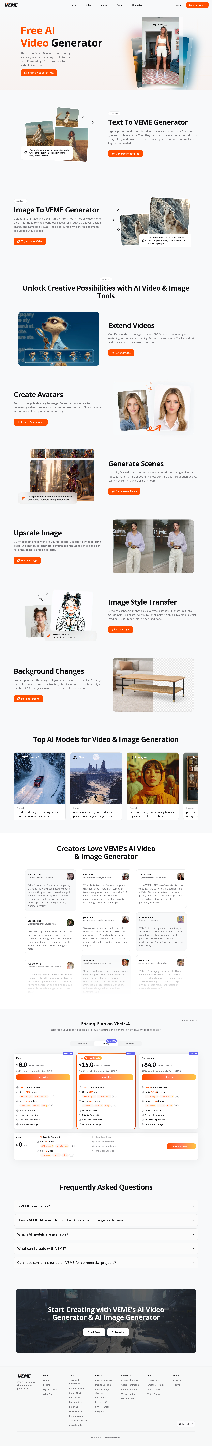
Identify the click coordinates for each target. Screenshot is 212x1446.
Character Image (130, 1384)
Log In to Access (181, 1146)
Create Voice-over (156, 1384)
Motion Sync (75, 1402)
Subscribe (43, 1077)
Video (88, 4)
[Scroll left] (17, 778)
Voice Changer (155, 1394)
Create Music (154, 1380)
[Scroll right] (194, 778)
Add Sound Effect (78, 1420)
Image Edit (101, 1411)
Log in (179, 4)
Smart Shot (75, 1392)
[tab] (82, 1043)
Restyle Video (76, 1425)
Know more (188, 1020)
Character (137, 4)
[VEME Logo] (11, 5)
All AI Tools (49, 1394)
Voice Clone (153, 1389)
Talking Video (128, 1394)
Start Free (94, 1332)
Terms (176, 1384)
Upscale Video (76, 1411)
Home (73, 4)
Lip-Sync (73, 1406)
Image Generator (104, 1380)
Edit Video (74, 1397)
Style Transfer (102, 1406)
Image (104, 4)
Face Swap (100, 1397)
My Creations (50, 1389)
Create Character (130, 1380)
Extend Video (76, 1415)
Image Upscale (103, 1384)
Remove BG (101, 1402)
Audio (120, 4)
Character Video (129, 1389)
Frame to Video (77, 1388)
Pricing (46, 1384)
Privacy (177, 1380)
